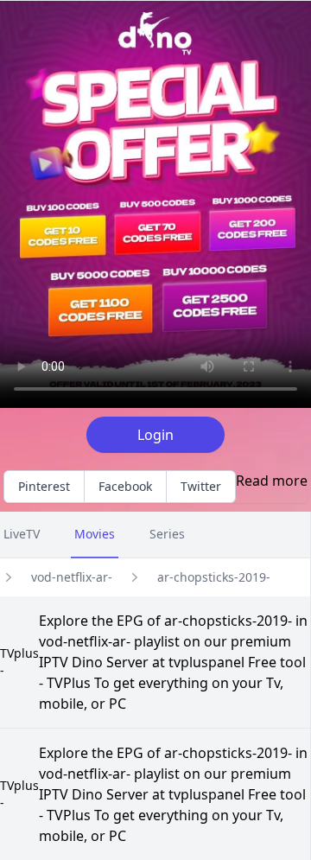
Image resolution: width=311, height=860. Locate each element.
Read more (272, 480)
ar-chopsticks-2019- (213, 577)
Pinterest (44, 486)
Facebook (125, 486)
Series (167, 534)
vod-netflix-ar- (71, 577)
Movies (94, 534)
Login (155, 434)
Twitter (201, 486)
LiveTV (21, 534)
